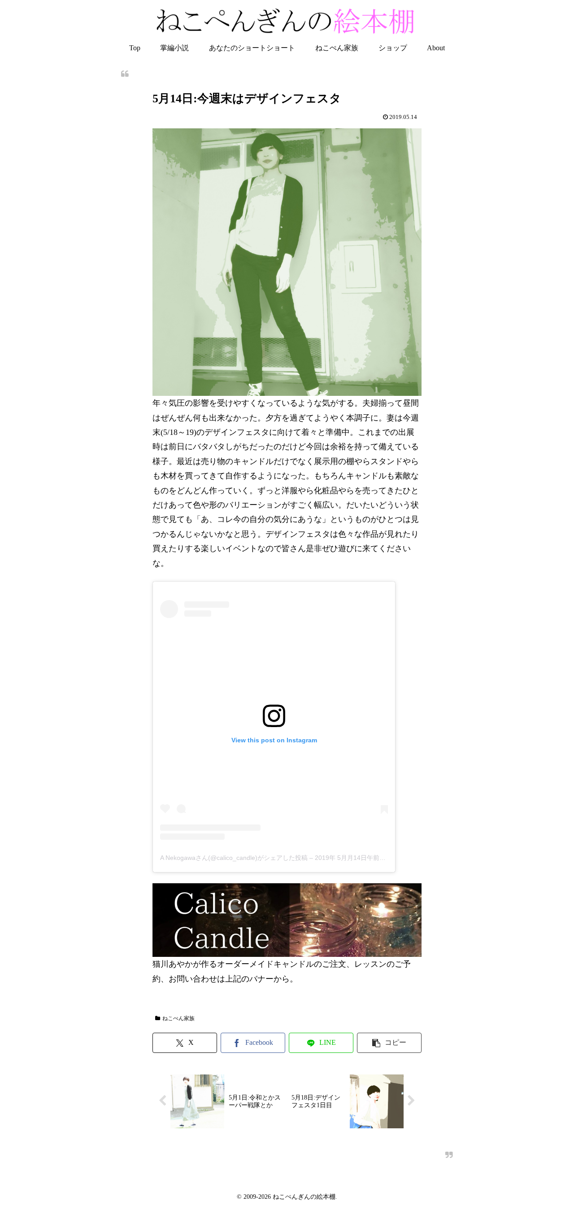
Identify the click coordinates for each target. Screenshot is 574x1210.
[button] (389, 1043)
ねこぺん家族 (178, 1018)
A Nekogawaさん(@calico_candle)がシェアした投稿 (234, 857)
